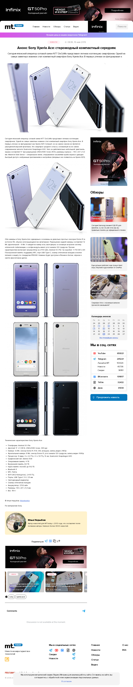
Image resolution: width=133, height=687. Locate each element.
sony (11, 597)
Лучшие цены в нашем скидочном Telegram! (66, 35)
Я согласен (66, 681)
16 (104, 331)
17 (109, 331)
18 (114, 331)
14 (94, 331)
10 (109, 329)
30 (123, 323)
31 (94, 326)
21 (94, 334)
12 (118, 329)
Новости (53, 42)
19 (119, 331)
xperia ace (20, 597)
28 (114, 323)
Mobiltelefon (25, 501)
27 (109, 323)
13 (123, 329)
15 (99, 331)
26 (104, 323)
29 (119, 323)
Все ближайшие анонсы (109, 338)
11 (113, 329)
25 (99, 323)
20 (123, 331)
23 (104, 334)
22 (99, 334)
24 (94, 323)
